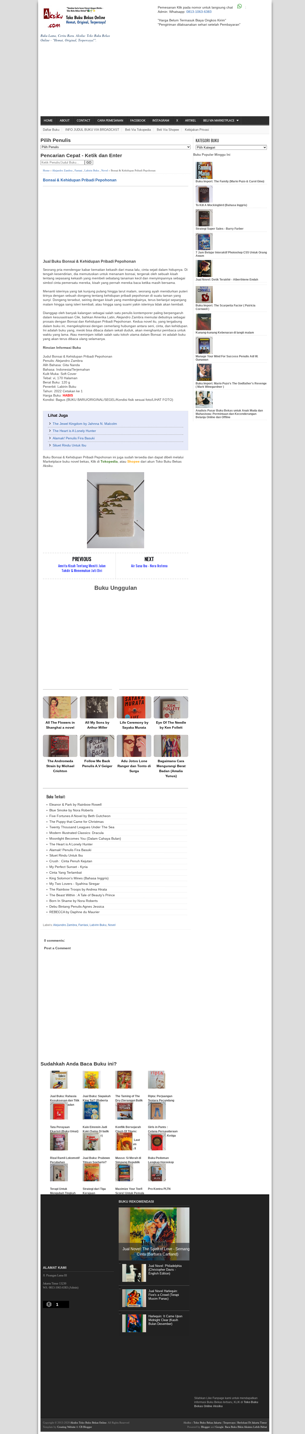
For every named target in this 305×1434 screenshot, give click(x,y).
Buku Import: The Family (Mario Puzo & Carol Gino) (230, 181)
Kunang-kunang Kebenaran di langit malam (225, 332)
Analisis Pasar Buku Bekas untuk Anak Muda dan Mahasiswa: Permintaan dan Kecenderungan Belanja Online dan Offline (229, 414)
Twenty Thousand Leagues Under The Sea (81, 827)
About (65, 120)
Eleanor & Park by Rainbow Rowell (75, 804)
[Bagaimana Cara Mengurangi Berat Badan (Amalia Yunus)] (171, 746)
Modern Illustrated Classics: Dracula (76, 833)
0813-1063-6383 (199, 12)
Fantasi (78, 170)
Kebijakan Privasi (197, 129)
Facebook (137, 120)
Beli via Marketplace (218, 120)
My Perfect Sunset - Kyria (68, 867)
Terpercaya (229, 1422)
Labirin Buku (91, 170)
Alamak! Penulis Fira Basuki (74, 438)
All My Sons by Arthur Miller (97, 725)
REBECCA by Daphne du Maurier (74, 912)
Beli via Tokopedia (138, 129)
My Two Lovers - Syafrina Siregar (74, 884)
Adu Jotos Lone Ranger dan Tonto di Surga (134, 766)
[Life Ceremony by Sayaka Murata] (134, 707)
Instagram (160, 120)
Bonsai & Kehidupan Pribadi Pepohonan (80, 180)
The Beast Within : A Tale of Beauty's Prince (82, 895)
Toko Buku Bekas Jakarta (207, 1422)
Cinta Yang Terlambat (65, 872)
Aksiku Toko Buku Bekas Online (88, 1422)
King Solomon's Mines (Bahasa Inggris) (79, 878)
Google (219, 1426)
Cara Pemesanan (110, 120)
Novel (104, 170)
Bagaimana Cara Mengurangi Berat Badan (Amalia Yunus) (171, 768)
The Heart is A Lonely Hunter (74, 431)
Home (48, 120)
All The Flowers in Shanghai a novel (60, 725)
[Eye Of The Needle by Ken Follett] (171, 707)
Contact (83, 120)
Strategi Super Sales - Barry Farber (220, 228)
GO (88, 162)
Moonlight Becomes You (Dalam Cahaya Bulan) (85, 838)
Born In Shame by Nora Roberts (73, 901)
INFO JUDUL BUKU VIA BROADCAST (92, 129)
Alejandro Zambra (62, 170)
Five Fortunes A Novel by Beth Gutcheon (80, 816)
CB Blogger (85, 1426)
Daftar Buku (51, 129)
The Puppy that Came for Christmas (76, 822)
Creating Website (66, 1426)
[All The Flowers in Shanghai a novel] (60, 707)
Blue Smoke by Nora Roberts (71, 810)
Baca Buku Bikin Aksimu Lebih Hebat (246, 1426)
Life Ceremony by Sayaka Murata (134, 725)
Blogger (205, 1426)
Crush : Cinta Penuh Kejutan (70, 861)
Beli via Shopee (168, 129)
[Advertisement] (155, 80)
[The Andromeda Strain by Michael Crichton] (60, 746)
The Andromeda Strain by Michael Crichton (60, 766)
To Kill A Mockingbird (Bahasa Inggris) (221, 205)
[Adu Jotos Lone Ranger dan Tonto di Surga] (134, 746)
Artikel (190, 120)
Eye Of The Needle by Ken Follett (171, 725)
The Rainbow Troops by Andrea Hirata (78, 889)
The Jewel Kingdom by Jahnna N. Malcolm (85, 424)
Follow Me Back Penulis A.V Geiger (97, 763)
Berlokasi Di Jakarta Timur (252, 1422)
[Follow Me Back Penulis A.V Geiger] (97, 746)
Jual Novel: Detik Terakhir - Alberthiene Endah (227, 279)
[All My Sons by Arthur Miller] (97, 707)
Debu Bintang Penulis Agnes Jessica (76, 906)
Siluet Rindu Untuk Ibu (69, 445)
